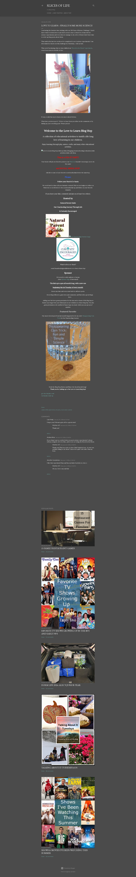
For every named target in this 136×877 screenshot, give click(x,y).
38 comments (49, 771)
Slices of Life (58, 5)
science (70, 410)
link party (58, 410)
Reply (49, 433)
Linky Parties (57, 13)
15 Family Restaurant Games (58, 548)
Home (49, 13)
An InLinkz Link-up (47, 396)
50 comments (49, 856)
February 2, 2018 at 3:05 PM (68, 466)
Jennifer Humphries (53, 460)
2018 (46, 410)
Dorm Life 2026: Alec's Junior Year (61, 685)
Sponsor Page (66, 279)
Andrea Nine (51, 437)
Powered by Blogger (69, 868)
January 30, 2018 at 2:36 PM (63, 437)
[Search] (93, 5)
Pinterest (72, 162)
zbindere (73, 871)
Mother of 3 (56, 425)
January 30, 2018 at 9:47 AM (61, 419)
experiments (51, 410)
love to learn (64, 410)
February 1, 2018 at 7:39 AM (67, 460)
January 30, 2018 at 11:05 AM (68, 425)
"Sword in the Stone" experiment (82, 48)
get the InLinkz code (47, 393)
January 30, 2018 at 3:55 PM (68, 445)
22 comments (49, 551)
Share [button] (42, 407)
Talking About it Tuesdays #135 (59, 767)
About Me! (67, 13)
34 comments (49, 688)
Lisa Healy (50, 419)
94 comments (49, 637)
